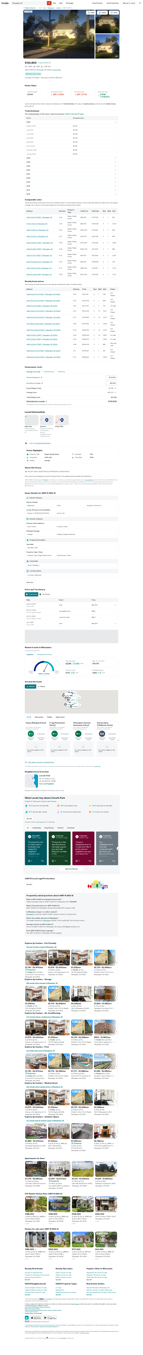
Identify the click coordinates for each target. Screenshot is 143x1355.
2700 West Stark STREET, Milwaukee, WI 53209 (43, 324)
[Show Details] (115, 122)
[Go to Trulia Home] (6, 3)
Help (97, 1325)
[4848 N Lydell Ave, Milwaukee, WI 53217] (106, 1169)
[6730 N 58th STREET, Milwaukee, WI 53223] (36, 1204)
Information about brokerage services (37, 1310)
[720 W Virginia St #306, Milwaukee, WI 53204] (82, 957)
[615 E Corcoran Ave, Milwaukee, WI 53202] (36, 957)
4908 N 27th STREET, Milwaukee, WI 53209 (41, 306)
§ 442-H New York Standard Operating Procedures (37, 1307)
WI (44, 8)
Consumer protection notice (54, 1310)
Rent (61, 3)
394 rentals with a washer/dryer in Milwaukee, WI (44, 1087)
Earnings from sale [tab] (33, 372)
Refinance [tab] (61, 372)
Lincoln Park (56, 70)
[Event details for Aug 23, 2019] (115, 605)
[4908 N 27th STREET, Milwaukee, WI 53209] (83, 1239)
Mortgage (69, 3)
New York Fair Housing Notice (32, 1308)
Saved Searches (113, 3)
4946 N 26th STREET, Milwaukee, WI (39, 249)
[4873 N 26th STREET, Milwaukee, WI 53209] (36, 1239)
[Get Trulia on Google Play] (50, 1318)
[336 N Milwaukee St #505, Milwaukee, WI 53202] (82, 994)
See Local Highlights (46, 784)
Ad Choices (111, 1325)
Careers (58, 1325)
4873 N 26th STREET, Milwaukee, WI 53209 (41, 339)
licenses (76, 1304)
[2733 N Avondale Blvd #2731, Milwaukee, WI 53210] (105, 1131)
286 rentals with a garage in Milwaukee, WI (42, 983)
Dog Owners (49, 828)
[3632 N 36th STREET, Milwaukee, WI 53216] (83, 1204)
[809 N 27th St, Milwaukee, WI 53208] (105, 1027)
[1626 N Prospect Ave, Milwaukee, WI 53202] (105, 1061)
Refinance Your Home (33, 74)
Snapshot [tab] (29, 654)
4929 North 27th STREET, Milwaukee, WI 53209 (43, 317)
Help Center (63, 1338)
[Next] (116, 963)
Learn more (97, 766)
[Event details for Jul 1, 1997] (115, 623)
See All (29, 819)
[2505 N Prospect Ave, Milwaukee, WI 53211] (36, 1131)
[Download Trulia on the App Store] (36, 1318)
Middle (49, 717)
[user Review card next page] (118, 848)
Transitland (49, 1299)
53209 (58, 8)
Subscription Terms (90, 1325)
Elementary (39, 717)
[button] (49, 3)
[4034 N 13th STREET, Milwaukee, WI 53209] (59, 1204)
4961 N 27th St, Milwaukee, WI (37, 236)
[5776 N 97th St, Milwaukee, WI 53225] (82, 1131)
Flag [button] (42, 861)
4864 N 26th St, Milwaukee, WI (37, 230)
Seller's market (44, 674)
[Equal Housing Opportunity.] (47, 1338)
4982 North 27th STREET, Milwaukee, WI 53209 (43, 351)
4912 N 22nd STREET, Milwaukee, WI (39, 217)
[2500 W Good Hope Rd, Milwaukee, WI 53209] (36, 1169)
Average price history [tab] (44, 654)
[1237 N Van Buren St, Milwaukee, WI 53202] (82, 1061)
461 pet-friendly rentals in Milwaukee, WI (41, 947)
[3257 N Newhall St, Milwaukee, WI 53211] (59, 1131)
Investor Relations (71, 1325)
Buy (54, 3)
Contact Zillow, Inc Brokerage (33, 1313)
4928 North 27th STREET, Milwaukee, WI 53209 (43, 294)
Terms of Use (80, 1325)
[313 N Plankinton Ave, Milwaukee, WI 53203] (105, 957)
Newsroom (63, 1325)
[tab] (31, 594)
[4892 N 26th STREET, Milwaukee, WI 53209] (59, 1239)
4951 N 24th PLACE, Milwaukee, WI (39, 268)
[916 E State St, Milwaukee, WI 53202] (105, 994)
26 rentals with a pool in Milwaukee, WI (40, 1051)
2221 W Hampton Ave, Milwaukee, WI (39, 262)
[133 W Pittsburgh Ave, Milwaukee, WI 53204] (59, 957)
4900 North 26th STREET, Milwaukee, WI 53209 (43, 330)
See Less (30, 582)
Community (36, 828)
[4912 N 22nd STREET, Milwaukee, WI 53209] (106, 1239)
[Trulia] (27, 1318)
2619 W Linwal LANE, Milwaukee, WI (39, 274)
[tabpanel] (71, 390)
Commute (71, 828)
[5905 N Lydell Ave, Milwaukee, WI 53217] (59, 1169)
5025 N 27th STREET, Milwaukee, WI (39, 255)
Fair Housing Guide (50, 1325)
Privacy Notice (103, 1325)
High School (60, 717)
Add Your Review (71, 869)
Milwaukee (51, 8)
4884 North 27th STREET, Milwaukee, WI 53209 (43, 311)
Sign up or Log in (129, 3)
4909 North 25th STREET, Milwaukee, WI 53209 (43, 357)
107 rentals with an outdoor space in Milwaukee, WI (45, 1121)
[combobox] (31, 3)
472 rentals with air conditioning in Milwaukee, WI (44, 1017)
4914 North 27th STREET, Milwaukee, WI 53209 (43, 301)
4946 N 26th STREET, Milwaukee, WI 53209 (41, 344)
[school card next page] (118, 740)
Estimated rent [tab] (49, 372)
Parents (60, 828)
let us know (86, 1333)
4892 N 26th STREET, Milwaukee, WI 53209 (41, 335)
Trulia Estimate (33, 114)
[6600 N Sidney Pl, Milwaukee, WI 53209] (83, 1169)
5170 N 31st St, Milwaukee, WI (36, 224)
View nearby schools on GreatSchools (41, 762)
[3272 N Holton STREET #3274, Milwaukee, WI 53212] (106, 1204)
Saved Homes (97, 3)
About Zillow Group (39, 1325)
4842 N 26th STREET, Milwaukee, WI (39, 243)
